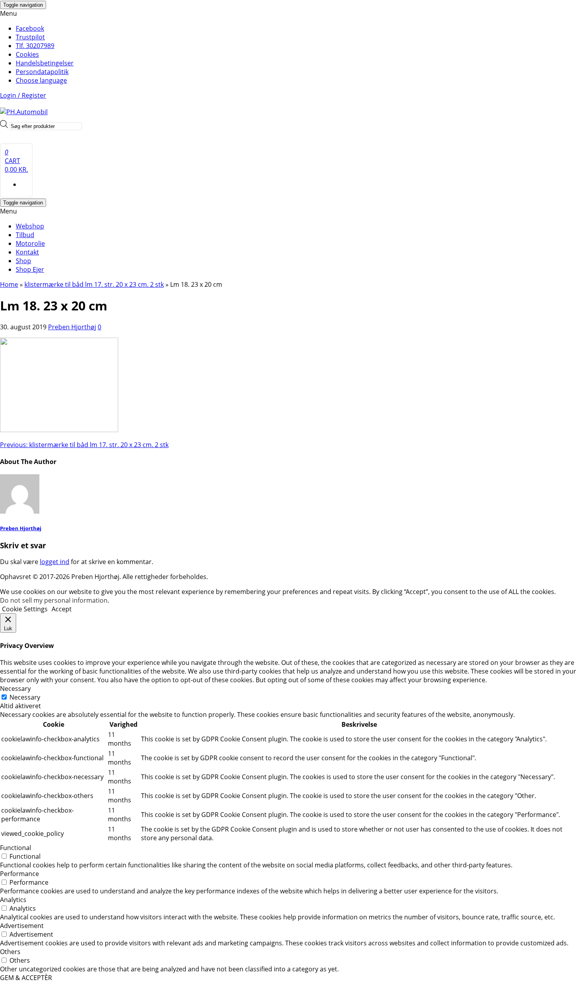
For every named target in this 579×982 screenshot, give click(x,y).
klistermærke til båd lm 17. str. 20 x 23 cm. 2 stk (84, 444)
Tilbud (25, 234)
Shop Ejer (30, 269)
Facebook (30, 28)
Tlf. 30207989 (35, 45)
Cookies (27, 54)
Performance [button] (19, 873)
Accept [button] (62, 609)
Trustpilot (30, 37)
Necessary (24, 697)
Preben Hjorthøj (72, 327)
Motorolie (30, 243)
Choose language (41, 80)
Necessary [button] (15, 688)
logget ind (54, 561)
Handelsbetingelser (45, 63)
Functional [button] (15, 847)
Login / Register (23, 95)
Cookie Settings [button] (25, 609)
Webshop (30, 226)
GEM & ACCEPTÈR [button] (26, 977)
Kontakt (27, 252)
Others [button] (10, 951)
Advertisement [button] (22, 925)
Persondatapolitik (42, 71)
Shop (23, 260)
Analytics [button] (13, 899)
